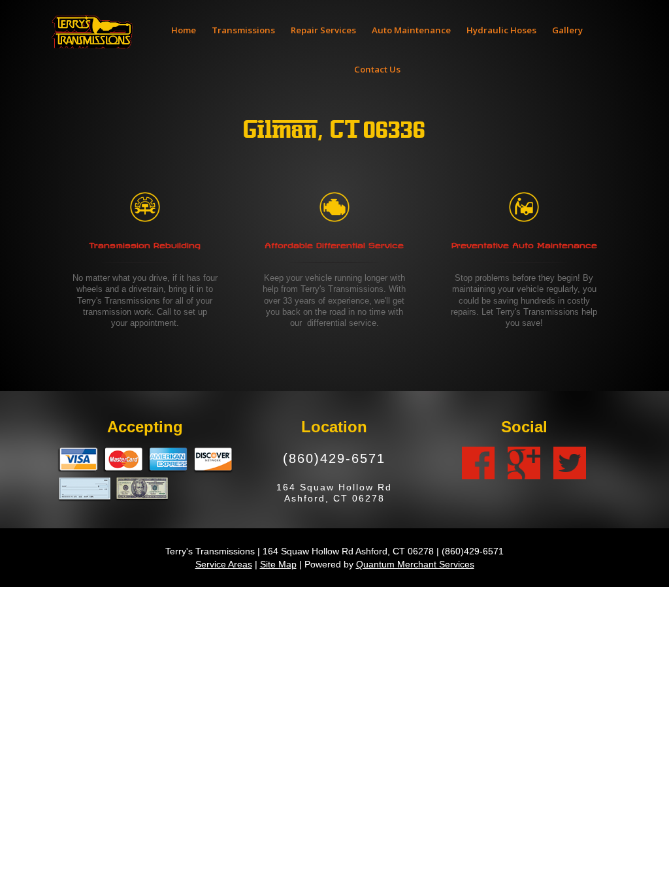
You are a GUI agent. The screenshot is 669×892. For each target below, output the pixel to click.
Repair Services (323, 30)
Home (183, 30)
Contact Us (377, 69)
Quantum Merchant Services (415, 564)
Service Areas (223, 564)
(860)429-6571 (334, 458)
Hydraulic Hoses (501, 30)
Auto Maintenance (411, 30)
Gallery (567, 30)
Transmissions (243, 30)
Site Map (278, 564)
